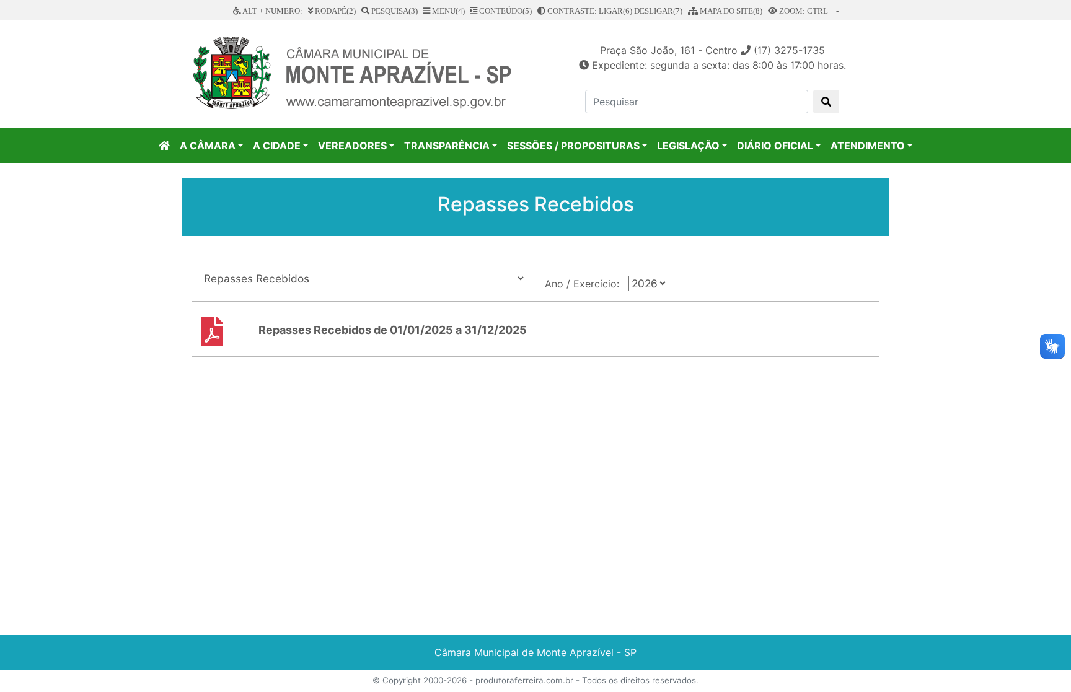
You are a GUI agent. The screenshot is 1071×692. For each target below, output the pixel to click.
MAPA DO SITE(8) (730, 10)
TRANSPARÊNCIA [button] (447, 145)
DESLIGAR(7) (658, 10)
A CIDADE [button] (277, 145)
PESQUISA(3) (393, 10)
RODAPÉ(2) (334, 10)
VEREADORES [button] (352, 145)
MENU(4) (447, 10)
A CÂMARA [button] (208, 145)
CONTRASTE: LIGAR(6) (588, 10)
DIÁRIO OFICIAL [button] (775, 145)
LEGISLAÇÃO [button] (688, 145)
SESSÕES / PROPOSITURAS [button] (573, 145)
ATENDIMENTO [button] (868, 145)
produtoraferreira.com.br (524, 680)
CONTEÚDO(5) (504, 10)
